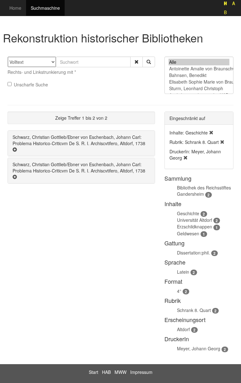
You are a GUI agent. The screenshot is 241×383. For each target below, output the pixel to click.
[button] (136, 62)
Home (15, 8)
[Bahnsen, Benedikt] (199, 75)
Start (93, 372)
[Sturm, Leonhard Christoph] (199, 88)
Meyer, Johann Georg (198, 348)
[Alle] (199, 62)
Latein (183, 272)
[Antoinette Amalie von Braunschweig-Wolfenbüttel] (199, 68)
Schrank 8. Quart (194, 310)
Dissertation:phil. (193, 252)
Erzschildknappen (194, 226)
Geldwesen (188, 233)
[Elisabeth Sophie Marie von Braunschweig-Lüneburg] (199, 82)
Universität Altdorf (194, 220)
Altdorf (183, 329)
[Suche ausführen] (148, 62)
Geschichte (188, 213)
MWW (120, 372)
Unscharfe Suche (31, 84)
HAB (106, 372)
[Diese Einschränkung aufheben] (211, 132)
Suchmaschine (45, 8)
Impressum (141, 372)
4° (179, 291)
